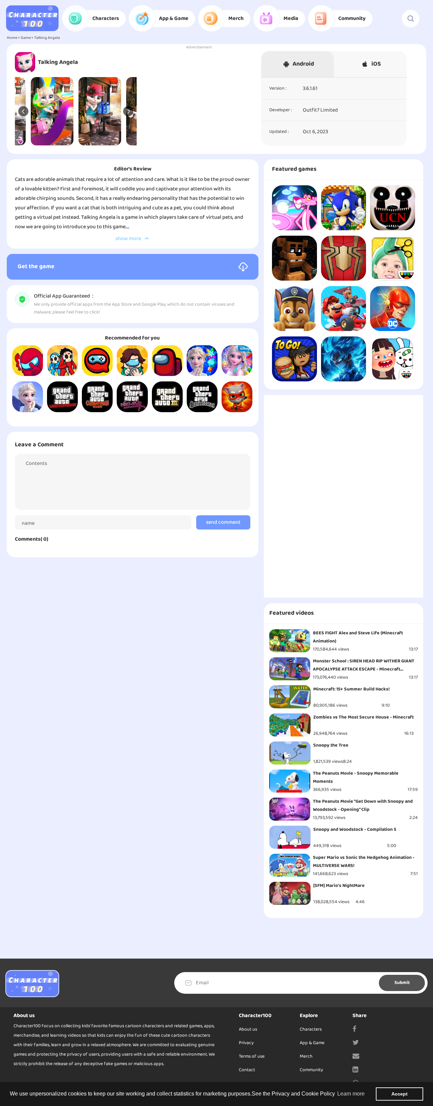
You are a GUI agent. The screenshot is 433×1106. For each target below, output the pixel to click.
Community (311, 1070)
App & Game (312, 1043)
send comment (223, 522)
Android (303, 64)
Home (12, 37)
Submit (402, 983)
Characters (311, 1029)
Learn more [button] (351, 1094)
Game (26, 37)
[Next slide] (128, 111)
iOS (376, 64)
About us (248, 1029)
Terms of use (252, 1056)
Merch (306, 1056)
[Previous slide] (23, 111)
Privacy (246, 1043)
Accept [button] (399, 1094)
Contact (247, 1070)
